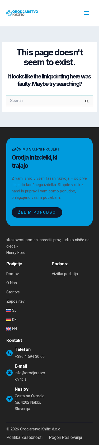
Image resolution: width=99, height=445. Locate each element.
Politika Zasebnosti (24, 437)
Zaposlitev (15, 301)
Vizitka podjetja (65, 273)
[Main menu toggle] (87, 13)
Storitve (13, 292)
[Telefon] (9, 353)
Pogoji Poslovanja (65, 437)
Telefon (23, 349)
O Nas (11, 282)
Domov (12, 273)
